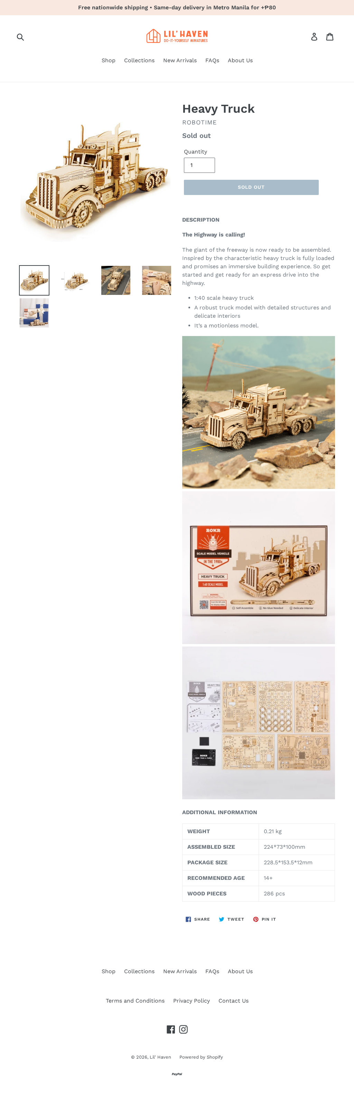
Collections (139, 60)
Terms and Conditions (135, 1000)
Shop (108, 60)
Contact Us (233, 1000)
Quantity (195, 151)
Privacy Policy (191, 1000)
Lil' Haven (161, 1057)
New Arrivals (180, 60)
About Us (240, 60)
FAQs (212, 60)
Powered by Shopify (201, 1057)
